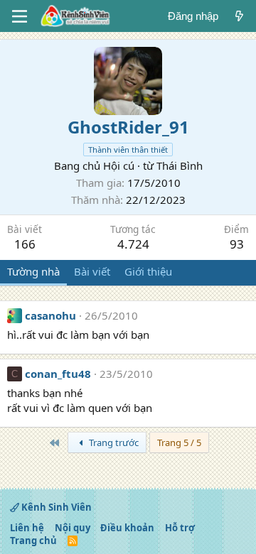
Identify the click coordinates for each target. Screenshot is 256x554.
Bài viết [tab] (92, 271)
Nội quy (72, 527)
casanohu (50, 315)
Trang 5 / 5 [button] (179, 442)
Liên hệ (27, 527)
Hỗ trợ (180, 527)
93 (237, 244)
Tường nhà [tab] (33, 271)
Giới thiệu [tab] (148, 271)
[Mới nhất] (239, 16)
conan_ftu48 (58, 373)
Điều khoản (127, 527)
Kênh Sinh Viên (55, 507)
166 (25, 244)
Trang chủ (33, 540)
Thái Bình (179, 165)
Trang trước (113, 442)
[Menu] (19, 16)
